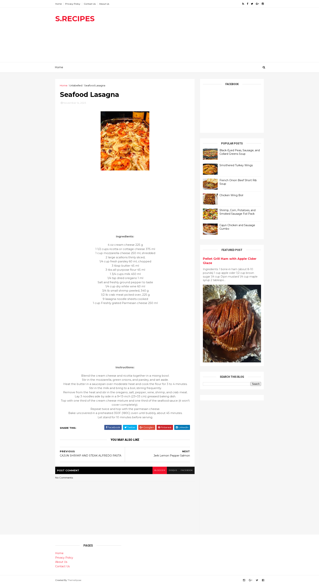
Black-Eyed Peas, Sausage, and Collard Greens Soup (239, 152)
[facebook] (247, 4)
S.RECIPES (75, 18)
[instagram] (263, 4)
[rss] (243, 4)
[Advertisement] (196, 36)
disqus (173, 470)
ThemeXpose (74, 580)
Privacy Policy (72, 3)
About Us (104, 3)
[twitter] (252, 4)
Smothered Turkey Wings (236, 165)
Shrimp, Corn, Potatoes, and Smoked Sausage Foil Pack (237, 212)
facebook (187, 470)
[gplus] (257, 4)
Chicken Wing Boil (231, 195)
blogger (159, 470)
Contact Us (90, 3)
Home (58, 3)
